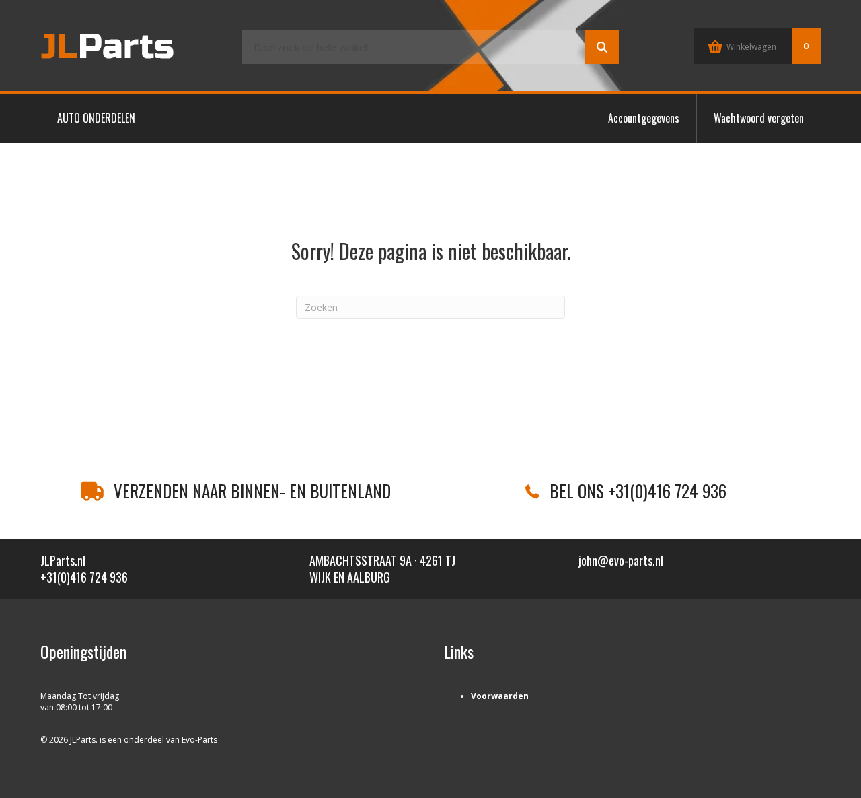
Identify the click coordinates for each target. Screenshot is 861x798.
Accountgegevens (643, 118)
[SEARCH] (602, 47)
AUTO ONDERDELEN (96, 118)
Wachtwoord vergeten (759, 118)
